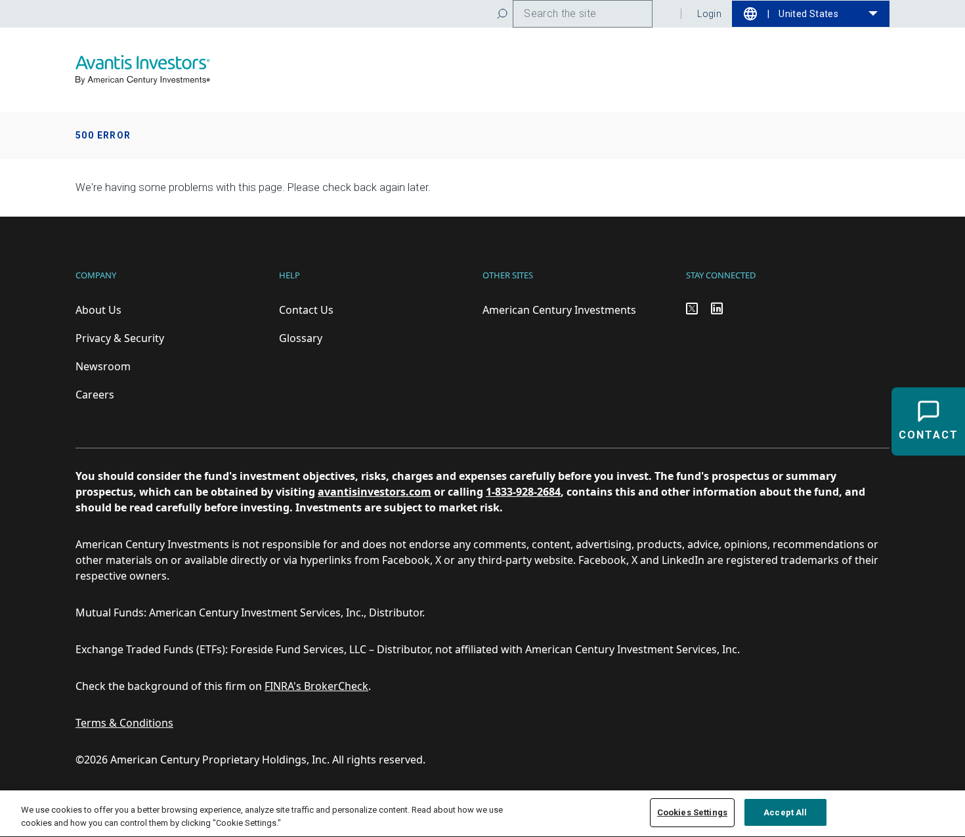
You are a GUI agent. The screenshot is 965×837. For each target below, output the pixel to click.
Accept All (785, 812)
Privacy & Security (119, 338)
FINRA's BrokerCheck (316, 686)
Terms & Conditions (124, 723)
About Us (98, 310)
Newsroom (103, 366)
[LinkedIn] (717, 308)
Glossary (300, 338)
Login (709, 14)
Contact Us (306, 310)
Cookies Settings (692, 812)
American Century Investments (559, 310)
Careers (94, 394)
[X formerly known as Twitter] (692, 308)
